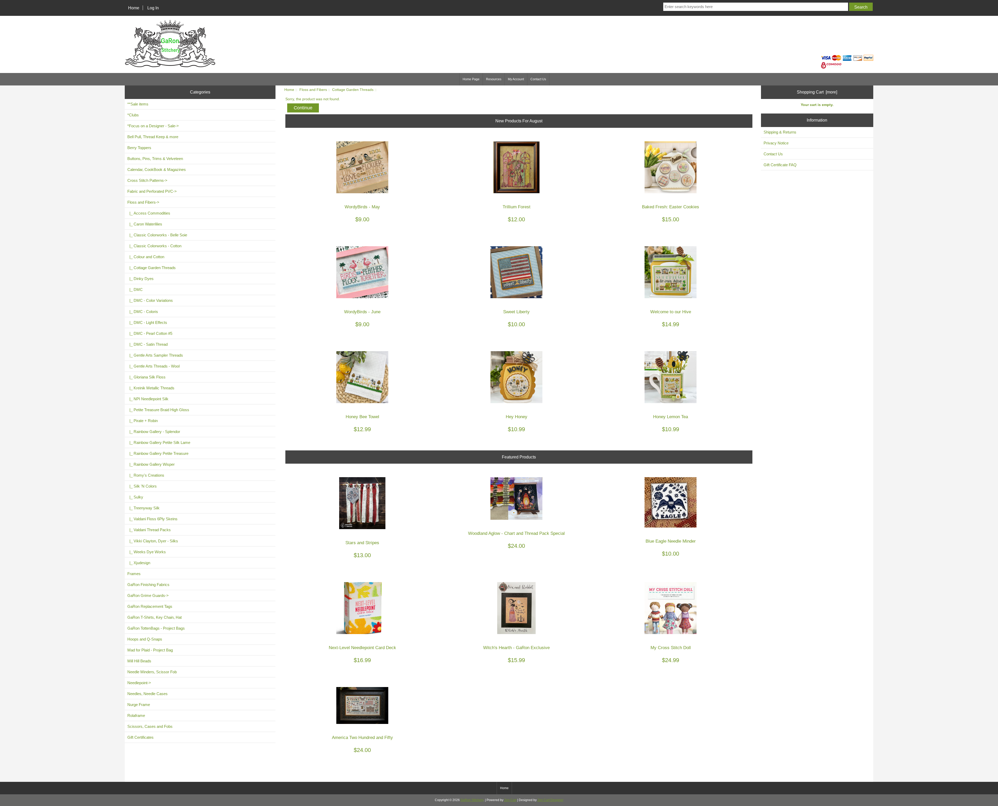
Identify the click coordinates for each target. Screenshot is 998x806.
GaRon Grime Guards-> (148, 595)
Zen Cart (510, 800)
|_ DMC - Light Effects (147, 322)
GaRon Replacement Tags (149, 606)
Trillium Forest (516, 206)
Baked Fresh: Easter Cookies (670, 206)
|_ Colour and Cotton (145, 257)
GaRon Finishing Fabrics (148, 584)
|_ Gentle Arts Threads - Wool (153, 366)
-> (143, 202)
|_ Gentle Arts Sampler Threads (155, 355)
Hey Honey (516, 416)
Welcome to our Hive (670, 311)
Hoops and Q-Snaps (144, 639)
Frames (134, 573)
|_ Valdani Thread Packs (149, 530)
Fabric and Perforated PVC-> (152, 191)
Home (133, 7)
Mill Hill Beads (139, 661)
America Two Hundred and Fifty (362, 737)
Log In (153, 7)
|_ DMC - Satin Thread (147, 344)
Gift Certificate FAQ (780, 165)
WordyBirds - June (362, 311)
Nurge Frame (138, 704)
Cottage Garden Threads (352, 90)
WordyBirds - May (362, 206)
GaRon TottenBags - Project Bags (156, 628)
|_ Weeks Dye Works (146, 552)
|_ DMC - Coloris (142, 311)
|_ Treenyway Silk (143, 508)
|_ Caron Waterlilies (144, 224)
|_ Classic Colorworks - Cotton (154, 246)
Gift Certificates (140, 737)
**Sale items (137, 104)
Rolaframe (136, 715)
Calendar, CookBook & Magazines (156, 169)
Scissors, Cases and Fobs (150, 726)
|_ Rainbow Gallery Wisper (151, 464)
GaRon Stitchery (472, 800)
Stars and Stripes (362, 542)
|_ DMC (135, 289)
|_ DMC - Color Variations (150, 300)
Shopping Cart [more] (817, 92)
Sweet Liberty (516, 311)
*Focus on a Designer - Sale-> (153, 126)
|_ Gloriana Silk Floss (146, 377)
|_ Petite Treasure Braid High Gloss (158, 410)
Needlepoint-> (139, 683)
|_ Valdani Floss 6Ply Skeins (152, 519)
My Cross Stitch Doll (671, 647)
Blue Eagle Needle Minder (671, 541)
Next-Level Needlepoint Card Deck (362, 647)
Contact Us (538, 79)
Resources (493, 79)
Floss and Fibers (313, 90)
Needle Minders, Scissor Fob (152, 672)
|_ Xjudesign (138, 563)
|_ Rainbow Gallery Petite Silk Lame (158, 442)
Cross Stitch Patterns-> (147, 180)
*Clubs (133, 115)
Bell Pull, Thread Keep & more (152, 137)
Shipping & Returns (780, 132)
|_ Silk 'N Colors (142, 486)
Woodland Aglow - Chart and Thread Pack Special (516, 533)
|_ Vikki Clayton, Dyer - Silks (152, 541)
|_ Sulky (135, 497)
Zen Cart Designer (550, 800)
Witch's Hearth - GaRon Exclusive (516, 647)
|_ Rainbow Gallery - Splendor (153, 431)
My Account (516, 79)
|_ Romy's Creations (145, 475)
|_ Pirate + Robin (142, 420)
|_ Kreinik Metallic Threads (150, 388)
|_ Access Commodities (148, 213)
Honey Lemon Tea (670, 416)
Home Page (471, 79)
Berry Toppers (139, 147)
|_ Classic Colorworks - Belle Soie (157, 235)
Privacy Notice (776, 143)
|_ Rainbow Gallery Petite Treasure (157, 453)
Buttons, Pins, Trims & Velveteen (155, 158)
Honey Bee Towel (362, 416)
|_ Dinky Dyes (140, 278)
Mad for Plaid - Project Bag (150, 650)
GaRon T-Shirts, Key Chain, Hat (154, 617)
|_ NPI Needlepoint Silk (147, 399)
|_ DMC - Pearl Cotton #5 (149, 333)
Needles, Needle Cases (147, 693)
